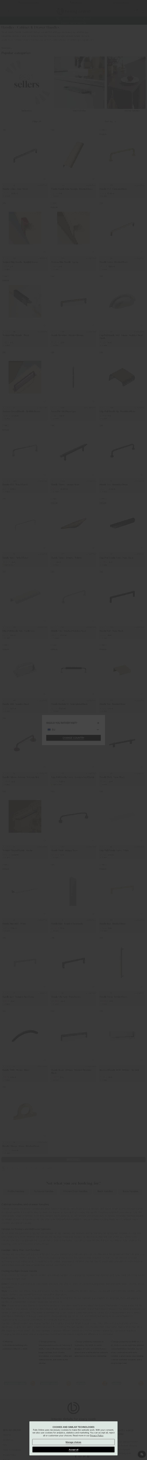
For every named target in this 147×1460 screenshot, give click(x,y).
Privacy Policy (96, 1435)
